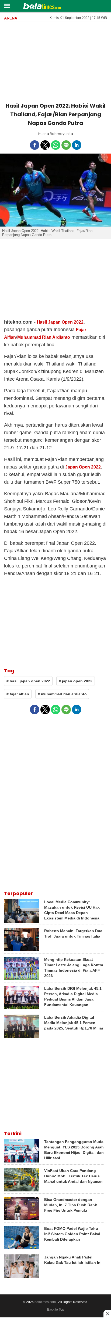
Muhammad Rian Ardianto (43, 337)
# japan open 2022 (75, 681)
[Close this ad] (107, 1313)
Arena (10, 18)
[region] (55, 61)
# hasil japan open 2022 (28, 681)
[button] (7, 5)
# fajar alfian (17, 694)
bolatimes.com (45, 1302)
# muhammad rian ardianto (62, 694)
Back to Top (55, 1309)
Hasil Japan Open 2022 (60, 322)
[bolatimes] (42, 6)
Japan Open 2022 (82, 467)
